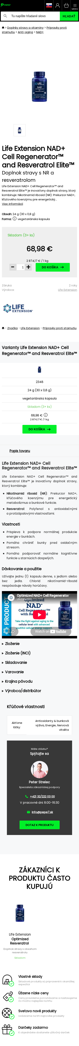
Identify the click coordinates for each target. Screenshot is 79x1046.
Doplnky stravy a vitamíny (25, 28)
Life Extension (67, 290)
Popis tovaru (20, 451)
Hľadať (69, 16)
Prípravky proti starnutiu (60, 328)
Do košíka (50, 267)
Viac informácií (12, 204)
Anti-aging (25, 32)
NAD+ (40, 32)
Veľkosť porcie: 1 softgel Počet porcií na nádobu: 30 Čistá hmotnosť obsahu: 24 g (39, 643)
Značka (12, 328)
